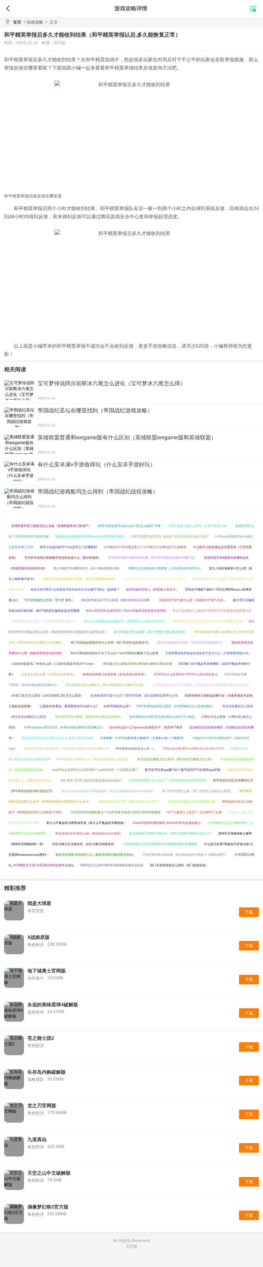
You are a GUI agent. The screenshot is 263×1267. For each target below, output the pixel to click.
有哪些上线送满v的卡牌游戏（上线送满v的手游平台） (165, 568)
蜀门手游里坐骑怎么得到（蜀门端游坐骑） (179, 865)
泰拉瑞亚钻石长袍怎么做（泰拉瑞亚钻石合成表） (89, 833)
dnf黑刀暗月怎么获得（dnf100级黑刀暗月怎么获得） (47, 695)
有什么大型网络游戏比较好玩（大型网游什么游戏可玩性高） (125, 621)
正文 (51, 22)
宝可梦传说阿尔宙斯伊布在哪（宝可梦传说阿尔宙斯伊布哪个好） (152, 557)
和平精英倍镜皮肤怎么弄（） (136, 748)
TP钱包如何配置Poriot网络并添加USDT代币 (193, 748)
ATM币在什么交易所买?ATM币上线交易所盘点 (186, 674)
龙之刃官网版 (41, 1105)
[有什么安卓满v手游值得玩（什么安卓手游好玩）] (19, 471)
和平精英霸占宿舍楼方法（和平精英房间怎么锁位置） (93, 759)
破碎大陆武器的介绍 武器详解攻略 (191, 801)
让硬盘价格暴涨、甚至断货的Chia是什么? (68, 706)
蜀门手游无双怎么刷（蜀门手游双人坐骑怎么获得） (197, 791)
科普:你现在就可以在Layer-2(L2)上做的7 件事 (129, 526)
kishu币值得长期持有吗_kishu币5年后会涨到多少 (167, 823)
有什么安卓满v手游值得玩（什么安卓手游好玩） (96, 464)
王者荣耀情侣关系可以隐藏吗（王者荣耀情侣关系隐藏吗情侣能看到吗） (201, 685)
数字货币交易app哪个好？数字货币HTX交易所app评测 (182, 770)
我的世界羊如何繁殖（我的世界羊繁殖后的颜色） (89, 717)
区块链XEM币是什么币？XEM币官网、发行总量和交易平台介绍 (134, 695)
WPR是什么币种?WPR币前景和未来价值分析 (111, 865)
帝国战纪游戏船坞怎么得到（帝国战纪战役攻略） (98, 491)
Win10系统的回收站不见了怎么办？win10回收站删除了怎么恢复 (115, 653)
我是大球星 (39, 903)
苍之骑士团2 (40, 1038)
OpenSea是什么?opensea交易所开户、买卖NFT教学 (146, 727)
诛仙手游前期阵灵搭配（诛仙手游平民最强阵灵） (191, 642)
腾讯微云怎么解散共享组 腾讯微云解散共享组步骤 (137, 663)
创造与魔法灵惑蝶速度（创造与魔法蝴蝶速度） (84, 844)
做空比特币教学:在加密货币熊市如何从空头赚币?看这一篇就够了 (75, 589)
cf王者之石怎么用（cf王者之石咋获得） (48, 674)
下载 (249, 912)
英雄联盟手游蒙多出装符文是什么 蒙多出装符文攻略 (57, 738)
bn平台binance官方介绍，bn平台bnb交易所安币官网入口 (63, 727)
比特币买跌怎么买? (117, 706)
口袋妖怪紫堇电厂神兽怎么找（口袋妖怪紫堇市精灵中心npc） (54, 663)
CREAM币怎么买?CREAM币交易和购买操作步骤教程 (160, 844)
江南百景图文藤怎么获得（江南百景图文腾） (198, 526)
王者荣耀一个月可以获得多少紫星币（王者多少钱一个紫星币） (143, 738)
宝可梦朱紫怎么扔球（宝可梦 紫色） (49, 600)
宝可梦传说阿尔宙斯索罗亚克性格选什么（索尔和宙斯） (62, 557)
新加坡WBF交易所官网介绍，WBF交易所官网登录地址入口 (170, 833)
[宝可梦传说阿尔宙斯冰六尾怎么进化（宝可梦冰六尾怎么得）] (19, 390)
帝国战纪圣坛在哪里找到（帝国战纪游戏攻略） (95, 410)
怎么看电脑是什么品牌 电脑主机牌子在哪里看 (154, 579)
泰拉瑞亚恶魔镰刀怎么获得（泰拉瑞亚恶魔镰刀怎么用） (175, 759)
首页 (17, 22)
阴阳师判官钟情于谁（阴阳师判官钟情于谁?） (130, 801)
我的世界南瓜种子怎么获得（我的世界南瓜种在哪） (116, 600)
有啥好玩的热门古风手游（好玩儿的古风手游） (115, 674)
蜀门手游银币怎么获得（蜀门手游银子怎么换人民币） (151, 632)
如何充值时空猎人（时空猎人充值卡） (152, 589)
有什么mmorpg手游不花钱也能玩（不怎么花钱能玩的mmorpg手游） (108, 791)
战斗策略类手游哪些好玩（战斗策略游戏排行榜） (88, 568)
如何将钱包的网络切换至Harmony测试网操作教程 (89, 536)
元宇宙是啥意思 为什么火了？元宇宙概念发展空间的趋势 (167, 780)
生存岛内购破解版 (46, 1072)
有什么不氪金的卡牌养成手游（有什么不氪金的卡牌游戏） (86, 823)
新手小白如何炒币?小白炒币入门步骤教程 (68, 547)
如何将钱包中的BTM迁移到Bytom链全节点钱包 (162, 717)
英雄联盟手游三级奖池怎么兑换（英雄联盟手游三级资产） (51, 526)
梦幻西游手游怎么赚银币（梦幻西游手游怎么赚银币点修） (106, 685)
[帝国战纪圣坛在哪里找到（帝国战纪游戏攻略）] (19, 417)
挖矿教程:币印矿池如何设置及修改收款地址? (91, 780)
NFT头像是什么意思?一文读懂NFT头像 (194, 812)
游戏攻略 (35, 22)
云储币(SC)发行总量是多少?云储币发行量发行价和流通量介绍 (66, 748)
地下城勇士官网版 (46, 970)
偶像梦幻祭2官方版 (47, 1207)
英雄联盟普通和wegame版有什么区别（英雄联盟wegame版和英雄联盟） (127, 437)
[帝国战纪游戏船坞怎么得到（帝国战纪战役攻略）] (19, 498)
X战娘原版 (38, 937)
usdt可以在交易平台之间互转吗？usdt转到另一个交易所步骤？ (95, 770)
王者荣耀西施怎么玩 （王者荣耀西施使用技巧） (44, 621)
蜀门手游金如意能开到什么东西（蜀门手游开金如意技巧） (111, 642)
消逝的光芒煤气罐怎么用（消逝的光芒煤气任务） (192, 600)
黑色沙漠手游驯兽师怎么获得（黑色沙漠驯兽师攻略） (80, 579)
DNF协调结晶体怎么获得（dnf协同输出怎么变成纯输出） (176, 706)
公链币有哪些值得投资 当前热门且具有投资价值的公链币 (169, 536)
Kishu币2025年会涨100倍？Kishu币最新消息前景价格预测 (126, 610)
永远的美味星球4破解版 (52, 1004)
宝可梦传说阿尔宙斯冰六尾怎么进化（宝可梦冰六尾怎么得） (112, 383)
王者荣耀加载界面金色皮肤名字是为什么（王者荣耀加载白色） (208, 653)
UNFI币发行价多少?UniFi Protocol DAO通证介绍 (207, 621)
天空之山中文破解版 (49, 1173)
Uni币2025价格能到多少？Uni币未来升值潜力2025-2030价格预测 (115, 812)
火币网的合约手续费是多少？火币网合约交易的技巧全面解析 (145, 547)
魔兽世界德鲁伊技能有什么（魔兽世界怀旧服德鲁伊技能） (95, 854)
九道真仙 (37, 1139)
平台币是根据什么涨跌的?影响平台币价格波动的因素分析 (212, 610)
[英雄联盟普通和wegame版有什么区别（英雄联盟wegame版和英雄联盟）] (19, 444)
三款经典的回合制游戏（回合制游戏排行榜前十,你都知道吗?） (185, 854)
